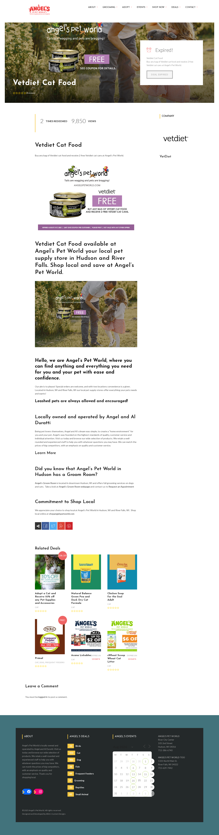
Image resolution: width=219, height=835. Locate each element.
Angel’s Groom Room (45, 483)
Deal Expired (159, 74)
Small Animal (78, 794)
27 (133, 787)
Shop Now (158, 7)
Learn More (45, 453)
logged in (42, 697)
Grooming (109, 7)
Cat (37, 607)
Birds (75, 746)
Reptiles (76, 787)
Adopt (126, 7)
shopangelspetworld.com (61, 513)
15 (145, 774)
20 (133, 780)
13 (133, 774)
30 (133, 761)
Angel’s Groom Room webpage (74, 486)
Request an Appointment (121, 486)
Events (141, 7)
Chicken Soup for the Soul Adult (115, 596)
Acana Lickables (81, 655)
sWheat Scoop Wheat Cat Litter (116, 658)
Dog (42, 662)
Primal (39, 658)
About (92, 7)
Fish (74, 766)
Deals (174, 7)
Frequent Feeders (54, 662)
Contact (190, 7)
